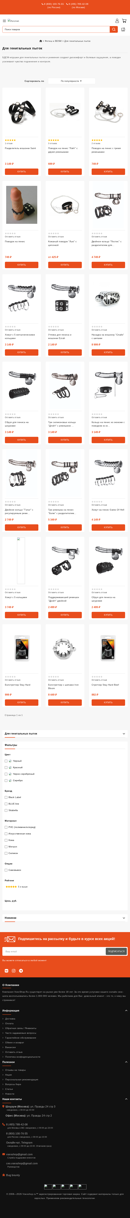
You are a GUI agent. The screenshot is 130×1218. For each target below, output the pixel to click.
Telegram (26, 1142)
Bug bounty (13, 1175)
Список (10, 73)
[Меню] (4, 20)
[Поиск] (114, 29)
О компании (10, 985)
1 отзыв (9, 143)
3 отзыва (52, 143)
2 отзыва (96, 143)
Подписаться (116, 951)
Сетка (5, 73)
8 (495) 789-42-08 (78, 4)
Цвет (7, 754)
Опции (9, 863)
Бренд (8, 791)
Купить (21, 171)
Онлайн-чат (13, 1142)
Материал (10, 820)
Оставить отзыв (12, 237)
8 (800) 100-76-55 (54, 4)
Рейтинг (9, 880)
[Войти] (117, 20)
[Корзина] (124, 20)
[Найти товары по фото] (123, 29)
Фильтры (11, 745)
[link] (20, 148)
